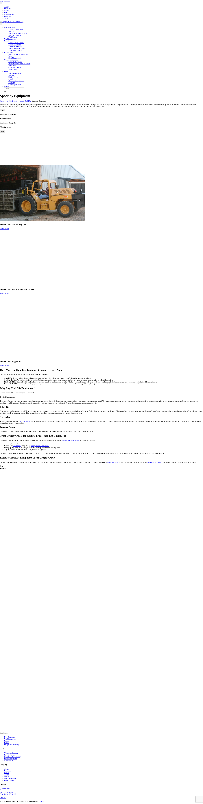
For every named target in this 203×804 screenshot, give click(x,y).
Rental (6, 41)
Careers (6, 10)
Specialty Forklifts (14, 35)
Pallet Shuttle (12, 69)
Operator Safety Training (16, 81)
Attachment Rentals (15, 50)
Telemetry (11, 83)
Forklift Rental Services (16, 43)
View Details (4, 229)
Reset (2, 131)
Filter (2, 110)
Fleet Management (14, 58)
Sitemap (42, 801)
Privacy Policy (9, 780)
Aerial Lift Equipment (15, 29)
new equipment (25, 421)
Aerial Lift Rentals (14, 45)
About (6, 7)
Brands (10, 79)
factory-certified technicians (40, 446)
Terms (6, 18)
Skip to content (5, 1)
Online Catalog (9, 14)
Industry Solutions (14, 73)
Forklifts (11, 31)
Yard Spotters (12, 37)
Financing (7, 16)
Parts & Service (9, 52)
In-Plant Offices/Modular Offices (19, 64)
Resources (7, 71)
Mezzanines (12, 65)
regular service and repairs (70, 440)
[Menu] (1, 3)
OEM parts (17, 446)
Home (2, 101)
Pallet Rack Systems (15, 62)
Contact (6, 776)
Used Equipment (9, 39)
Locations (7, 9)
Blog (6, 12)
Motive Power (13, 77)
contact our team (112, 462)
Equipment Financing (11, 745)
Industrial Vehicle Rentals (16, 48)
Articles (11, 75)
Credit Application (14, 85)
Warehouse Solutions (11, 60)
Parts (10, 56)
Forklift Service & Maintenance (18, 54)
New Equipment (9, 27)
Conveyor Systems (14, 67)
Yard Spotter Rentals (15, 46)
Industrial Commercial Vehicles (18, 33)
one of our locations (154, 462)
